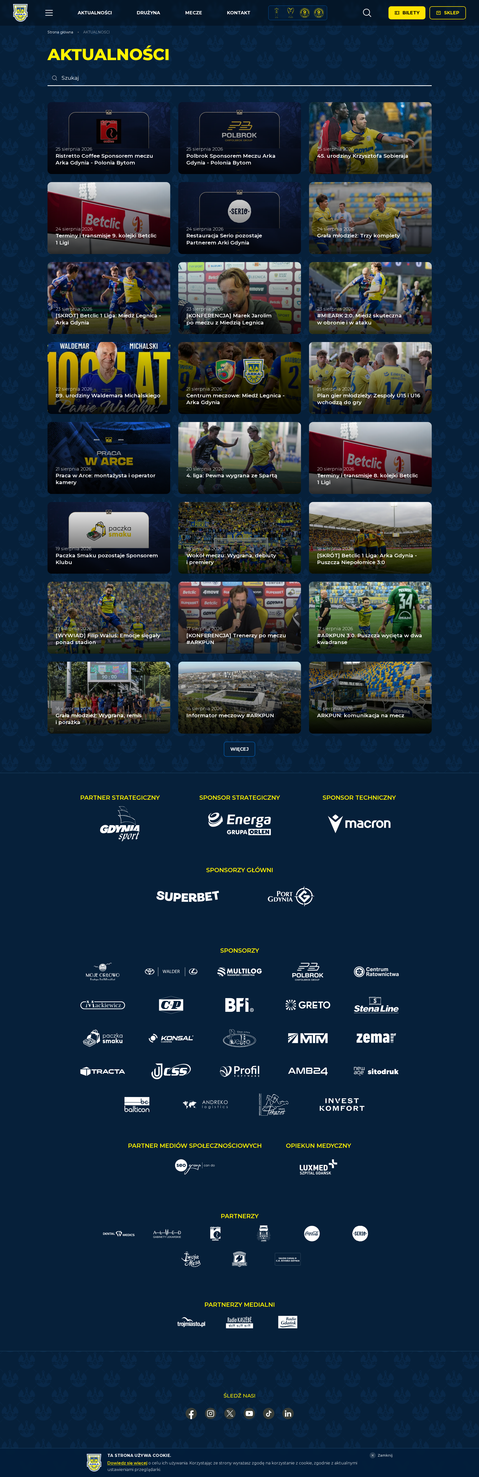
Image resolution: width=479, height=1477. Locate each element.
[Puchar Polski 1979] (277, 13)
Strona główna (60, 32)
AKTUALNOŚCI (95, 13)
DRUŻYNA (148, 13)
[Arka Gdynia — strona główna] (20, 13)
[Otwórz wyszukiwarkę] (367, 12)
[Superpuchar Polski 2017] (305, 13)
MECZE (193, 13)
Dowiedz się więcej (127, 1463)
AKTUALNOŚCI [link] (96, 32)
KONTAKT (238, 13)
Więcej (239, 749)
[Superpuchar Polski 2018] (319, 13)
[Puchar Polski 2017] (291, 13)
